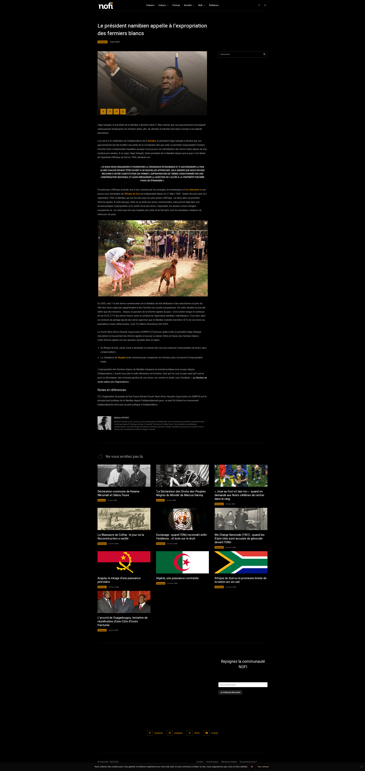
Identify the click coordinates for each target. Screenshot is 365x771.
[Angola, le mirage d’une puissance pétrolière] (124, 562)
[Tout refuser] (361, 766)
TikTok (197, 733)
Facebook (158, 733)
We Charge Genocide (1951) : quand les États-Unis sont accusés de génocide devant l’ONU (239, 538)
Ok (252, 766)
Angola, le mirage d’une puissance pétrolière (119, 580)
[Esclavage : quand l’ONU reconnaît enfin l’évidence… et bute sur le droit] (182, 519)
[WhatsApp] (123, 111)
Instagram (178, 733)
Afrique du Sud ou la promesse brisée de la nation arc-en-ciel (240, 580)
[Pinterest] (116, 111)
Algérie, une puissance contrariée (177, 578)
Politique (102, 42)
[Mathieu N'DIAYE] (104, 423)
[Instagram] (265, 5)
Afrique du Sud (132, 194)
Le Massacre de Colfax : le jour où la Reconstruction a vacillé (121, 537)
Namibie (152, 141)
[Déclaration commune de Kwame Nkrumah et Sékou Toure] (124, 476)
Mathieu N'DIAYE (121, 417)
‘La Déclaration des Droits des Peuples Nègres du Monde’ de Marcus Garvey (181, 493)
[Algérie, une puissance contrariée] (182, 562)
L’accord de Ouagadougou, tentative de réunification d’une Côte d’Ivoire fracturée (123, 621)
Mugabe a (123, 357)
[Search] (264, 54)
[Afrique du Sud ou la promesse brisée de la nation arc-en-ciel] (241, 562)
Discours (160, 500)
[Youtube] (206, 733)
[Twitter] (110, 111)
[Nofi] (113, 5)
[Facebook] (259, 5)
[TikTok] (189, 733)
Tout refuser (263, 766)
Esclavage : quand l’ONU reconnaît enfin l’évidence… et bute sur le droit (181, 537)
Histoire (101, 500)
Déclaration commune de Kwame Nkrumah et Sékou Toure (118, 493)
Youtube (214, 733)
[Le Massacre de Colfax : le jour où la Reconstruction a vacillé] (124, 519)
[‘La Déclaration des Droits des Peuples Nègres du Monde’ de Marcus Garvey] (182, 476)
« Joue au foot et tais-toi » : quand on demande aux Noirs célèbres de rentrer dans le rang (239, 495)
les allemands (193, 189)
